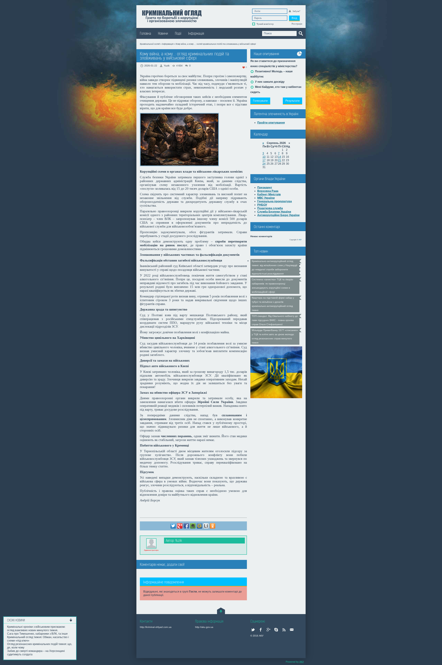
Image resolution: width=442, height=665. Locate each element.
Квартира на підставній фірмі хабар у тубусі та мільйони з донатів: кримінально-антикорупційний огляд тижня (273, 304)
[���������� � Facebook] (186, 526)
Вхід (294, 18)
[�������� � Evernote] (193, 526)
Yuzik (167, 65)
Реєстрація (297, 23)
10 (264, 156)
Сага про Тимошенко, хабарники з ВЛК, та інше (37, 633)
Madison (172, 16)
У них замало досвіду (269, 81)
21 (279, 160)
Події (178, 33)
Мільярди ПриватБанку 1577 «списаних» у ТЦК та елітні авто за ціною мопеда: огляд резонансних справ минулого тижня (275, 336)
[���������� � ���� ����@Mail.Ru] (199, 526)
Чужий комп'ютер (265, 24)
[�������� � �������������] (212, 526)
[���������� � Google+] (179, 526)
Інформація (196, 33)
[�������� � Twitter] (173, 526)
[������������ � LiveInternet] (206, 526)
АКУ (300, 240)
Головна (145, 33)
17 (264, 160)
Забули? (296, 11)
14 (279, 156)
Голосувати (260, 100)
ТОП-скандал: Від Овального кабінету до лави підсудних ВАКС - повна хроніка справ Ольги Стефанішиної (275, 320)
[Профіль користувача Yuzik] (151, 543)
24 (264, 163)
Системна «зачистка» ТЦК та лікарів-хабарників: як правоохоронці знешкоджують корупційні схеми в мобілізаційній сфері (273, 285)
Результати (292, 100)
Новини (163, 33)
